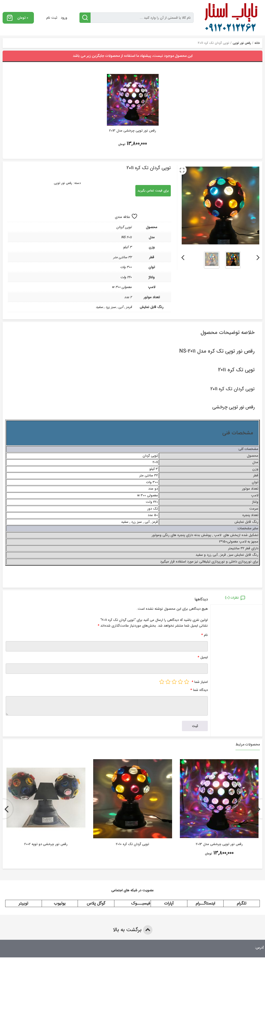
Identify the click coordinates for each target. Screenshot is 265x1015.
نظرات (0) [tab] (232, 597)
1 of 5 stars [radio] (186, 681)
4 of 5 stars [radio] (168, 681)
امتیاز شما (200, 682)
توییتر (23, 903)
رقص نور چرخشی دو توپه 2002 (46, 844)
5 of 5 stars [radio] (161, 681)
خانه (257, 42)
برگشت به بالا (128, 930)
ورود (64, 17)
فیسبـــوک (140, 903)
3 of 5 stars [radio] (174, 681)
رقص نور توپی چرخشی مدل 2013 (219, 844)
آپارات (169, 903)
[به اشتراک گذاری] (256, 175)
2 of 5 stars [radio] (180, 681)
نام (204, 635)
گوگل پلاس (96, 903)
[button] (182, 170)
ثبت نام (51, 17)
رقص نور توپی (242, 42)
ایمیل (203, 657)
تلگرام (241, 903)
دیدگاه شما (199, 690)
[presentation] (258, 256)
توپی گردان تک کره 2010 (132, 844)
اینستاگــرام (205, 903)
